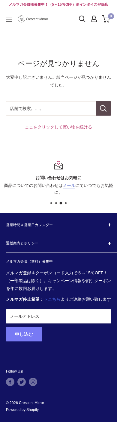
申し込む (24, 334)
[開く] (82, 19)
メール (69, 185)
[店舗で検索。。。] (103, 108)
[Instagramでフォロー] (33, 382)
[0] (106, 18)
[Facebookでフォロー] (10, 382)
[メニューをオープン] (9, 19)
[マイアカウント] (94, 19)
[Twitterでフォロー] (21, 382)
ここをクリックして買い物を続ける (58, 127)
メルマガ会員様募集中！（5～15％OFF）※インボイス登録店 (58, 4)
